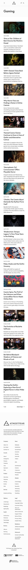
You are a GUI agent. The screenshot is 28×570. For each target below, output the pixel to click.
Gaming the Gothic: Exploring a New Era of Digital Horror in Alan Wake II (14, 388)
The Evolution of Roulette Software (13, 327)
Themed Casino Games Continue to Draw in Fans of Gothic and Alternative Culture (14, 136)
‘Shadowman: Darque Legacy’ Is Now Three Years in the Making (14, 234)
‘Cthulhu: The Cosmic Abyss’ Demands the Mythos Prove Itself (14, 201)
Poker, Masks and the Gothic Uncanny (14, 265)
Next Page (20, 406)
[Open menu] (4, 3)
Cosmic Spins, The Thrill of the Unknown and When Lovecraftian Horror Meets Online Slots (13, 295)
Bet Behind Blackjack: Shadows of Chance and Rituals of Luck (12, 357)
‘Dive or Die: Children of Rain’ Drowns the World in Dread (13, 40)
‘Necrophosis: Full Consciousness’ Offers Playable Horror (11, 169)
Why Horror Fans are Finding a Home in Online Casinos (13, 103)
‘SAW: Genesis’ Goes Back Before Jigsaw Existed (13, 72)
